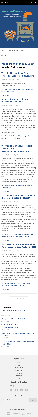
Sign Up (33, 400)
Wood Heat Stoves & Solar (16, 50)
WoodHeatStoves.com (20, 409)
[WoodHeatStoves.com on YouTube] (26, 391)
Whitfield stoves (10, 91)
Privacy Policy (19, 368)
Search (19, 362)
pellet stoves (22, 89)
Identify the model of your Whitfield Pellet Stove (14, 100)
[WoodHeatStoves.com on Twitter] (11, 391)
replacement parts (12, 237)
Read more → (5, 95)
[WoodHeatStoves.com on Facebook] (16, 391)
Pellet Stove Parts (11, 89)
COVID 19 (19, 378)
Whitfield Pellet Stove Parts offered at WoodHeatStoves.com (17, 74)
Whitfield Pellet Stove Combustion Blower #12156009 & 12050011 (18, 196)
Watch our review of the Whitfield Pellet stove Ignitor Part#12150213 (18, 245)
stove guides (5, 138)
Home (3, 50)
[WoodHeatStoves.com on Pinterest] (21, 391)
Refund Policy (19, 370)
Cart (35, 2)
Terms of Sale (19, 365)
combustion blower (11, 234)
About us (19, 376)
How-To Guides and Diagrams (15, 136)
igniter (7, 283)
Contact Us (19, 373)
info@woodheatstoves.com (19, 386)
